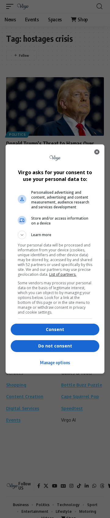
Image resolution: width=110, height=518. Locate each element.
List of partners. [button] (62, 274)
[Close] (97, 152)
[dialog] (55, 259)
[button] (55, 235)
